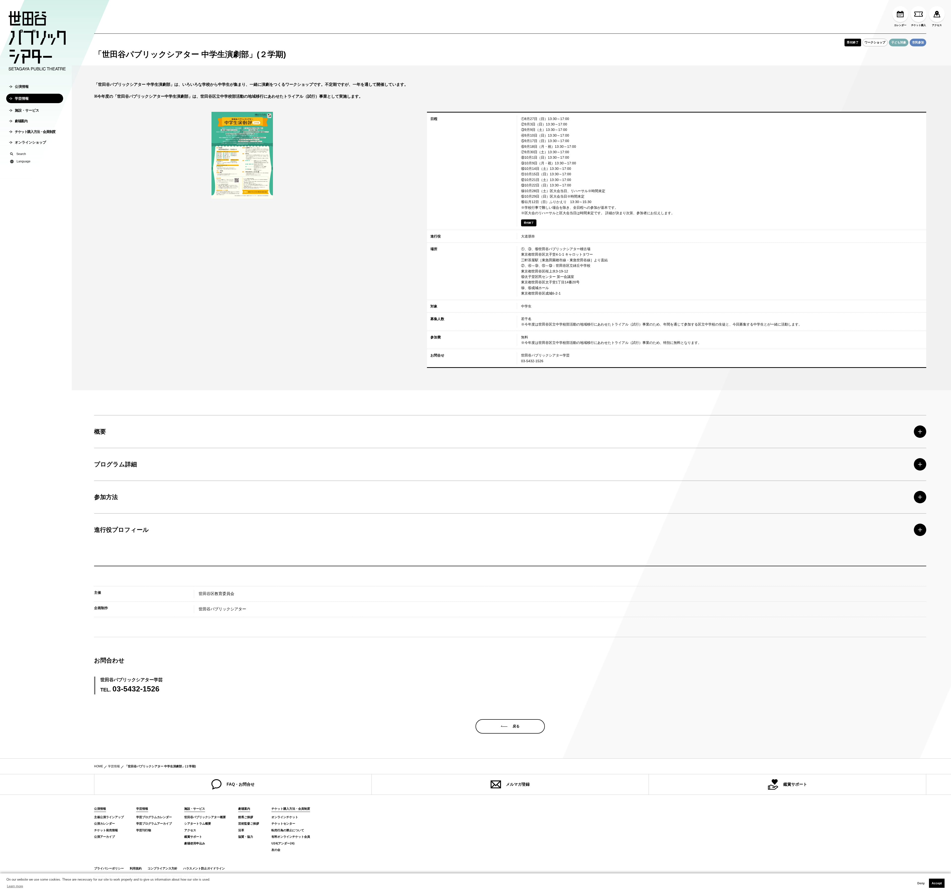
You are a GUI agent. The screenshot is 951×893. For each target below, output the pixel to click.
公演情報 (22, 87)
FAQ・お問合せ (241, 784)
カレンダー (900, 25)
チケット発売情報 (106, 830)
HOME (98, 766)
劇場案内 (21, 121)
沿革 (241, 830)
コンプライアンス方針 (162, 868)
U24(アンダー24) (282, 843)
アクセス (937, 25)
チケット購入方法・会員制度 (35, 132)
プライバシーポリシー (109, 868)
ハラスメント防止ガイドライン (204, 868)
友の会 (275, 850)
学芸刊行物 (143, 830)
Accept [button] (937, 883)
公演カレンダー (104, 823)
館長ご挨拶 (245, 817)
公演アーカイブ (104, 836)
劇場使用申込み (194, 843)
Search (21, 153)
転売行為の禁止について (287, 830)
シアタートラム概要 (197, 823)
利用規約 (136, 868)
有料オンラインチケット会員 (290, 836)
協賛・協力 (245, 836)
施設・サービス (27, 110)
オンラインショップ (30, 142)
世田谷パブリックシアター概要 (205, 817)
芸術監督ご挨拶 (248, 823)
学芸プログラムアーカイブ (154, 823)
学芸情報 (22, 98)
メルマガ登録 (518, 784)
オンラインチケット (284, 817)
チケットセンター (283, 823)
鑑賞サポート (795, 784)
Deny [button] (921, 883)
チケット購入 (918, 25)
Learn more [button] (15, 886)
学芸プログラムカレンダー (154, 817)
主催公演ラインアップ (109, 817)
